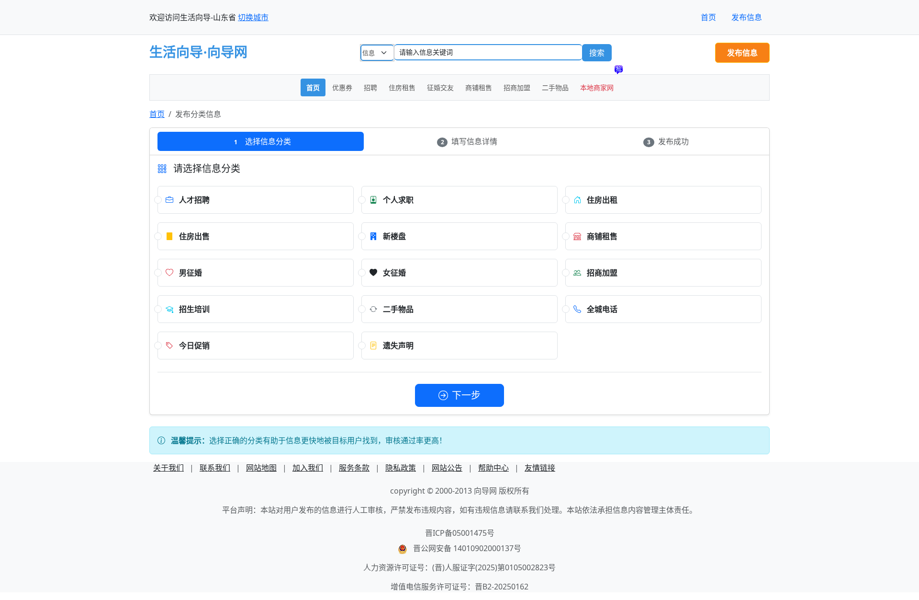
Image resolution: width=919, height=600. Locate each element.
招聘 (370, 87)
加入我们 (307, 467)
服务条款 (354, 467)
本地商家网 (597, 87)
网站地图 (261, 467)
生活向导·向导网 (198, 52)
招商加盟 (517, 87)
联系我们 (215, 467)
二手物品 (555, 87)
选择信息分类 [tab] (262, 141)
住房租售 (402, 87)
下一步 (466, 395)
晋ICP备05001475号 (459, 533)
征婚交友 (440, 87)
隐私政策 (400, 467)
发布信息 (746, 17)
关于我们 (168, 467)
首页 (708, 17)
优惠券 (342, 87)
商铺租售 (478, 87)
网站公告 (447, 467)
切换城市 (253, 17)
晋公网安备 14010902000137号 (467, 548)
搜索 (597, 52)
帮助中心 (493, 467)
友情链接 (540, 467)
